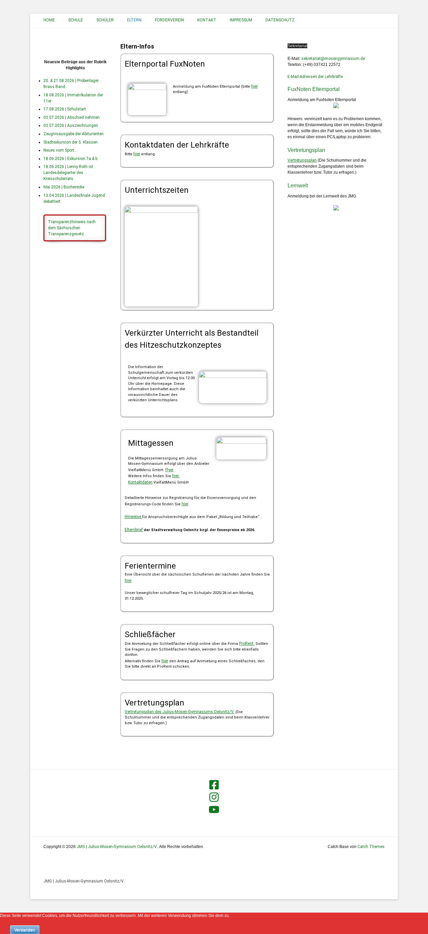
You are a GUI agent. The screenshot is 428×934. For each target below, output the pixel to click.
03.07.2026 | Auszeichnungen (70, 125)
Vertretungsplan (302, 160)
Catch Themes (371, 846)
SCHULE (75, 20)
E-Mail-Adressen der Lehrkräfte (315, 76)
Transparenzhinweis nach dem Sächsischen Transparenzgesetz (72, 228)
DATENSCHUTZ (280, 20)
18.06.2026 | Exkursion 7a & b (70, 158)
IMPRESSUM (241, 20)
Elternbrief (134, 529)
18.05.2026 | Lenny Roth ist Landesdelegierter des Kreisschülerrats (68, 172)
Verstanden (24, 930)
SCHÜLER (105, 20)
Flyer (169, 470)
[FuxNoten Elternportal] (336, 106)
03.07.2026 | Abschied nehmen (71, 117)
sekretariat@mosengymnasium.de (333, 58)
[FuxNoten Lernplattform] (336, 209)
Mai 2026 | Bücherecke (63, 187)
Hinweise (133, 516)
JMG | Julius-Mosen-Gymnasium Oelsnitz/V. (83, 881)
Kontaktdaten (140, 482)
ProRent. (246, 643)
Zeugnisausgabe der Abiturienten (73, 134)
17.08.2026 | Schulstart (64, 109)
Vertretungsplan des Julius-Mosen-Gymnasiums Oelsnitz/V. (179, 711)
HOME (49, 20)
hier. (176, 476)
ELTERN (134, 20)
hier (254, 86)
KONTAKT (206, 20)
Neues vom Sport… (60, 150)
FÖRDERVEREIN (169, 20)
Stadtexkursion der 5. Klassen (70, 142)
